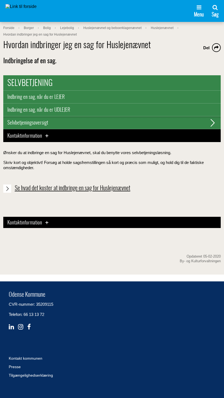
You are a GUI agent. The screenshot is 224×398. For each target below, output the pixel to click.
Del (206, 47)
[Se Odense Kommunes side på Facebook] (29, 327)
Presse (15, 367)
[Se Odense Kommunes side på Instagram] (20, 327)
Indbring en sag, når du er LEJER (36, 97)
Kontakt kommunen (25, 358)
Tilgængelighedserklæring (31, 375)
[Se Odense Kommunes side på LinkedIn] (11, 327)
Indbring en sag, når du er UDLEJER (38, 110)
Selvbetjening (30, 83)
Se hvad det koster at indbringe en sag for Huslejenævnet (72, 188)
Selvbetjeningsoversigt (27, 123)
